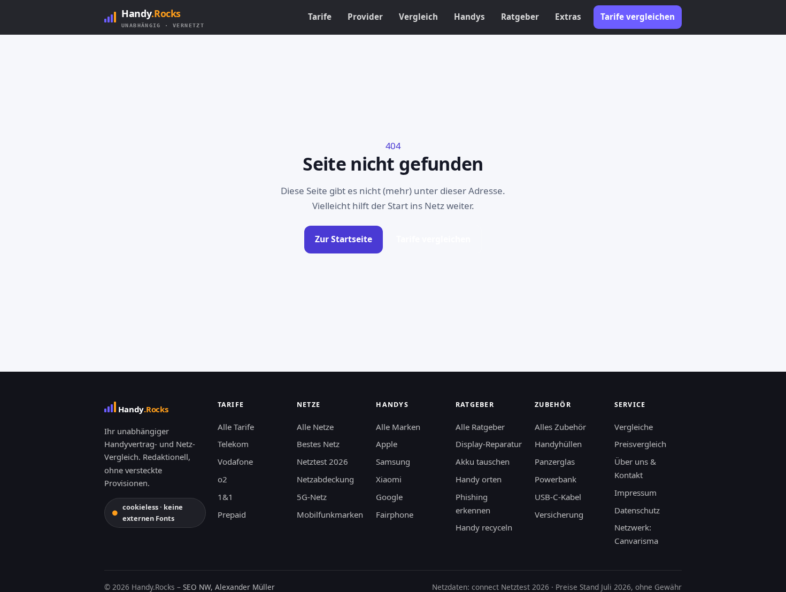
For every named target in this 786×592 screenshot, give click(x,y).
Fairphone (394, 514)
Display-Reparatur (489, 444)
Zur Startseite (343, 239)
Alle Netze (315, 426)
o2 (222, 479)
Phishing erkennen (473, 503)
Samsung (393, 461)
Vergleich (418, 16)
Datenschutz (637, 510)
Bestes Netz (318, 444)
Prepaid (232, 514)
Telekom (233, 444)
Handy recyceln (484, 527)
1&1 (225, 496)
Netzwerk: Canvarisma (636, 534)
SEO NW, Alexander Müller (229, 587)
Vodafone (235, 461)
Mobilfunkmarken (330, 514)
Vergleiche (633, 426)
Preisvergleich (640, 444)
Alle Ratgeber (480, 426)
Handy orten (479, 479)
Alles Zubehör (560, 426)
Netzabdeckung (325, 479)
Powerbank (555, 479)
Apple (386, 444)
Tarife (320, 16)
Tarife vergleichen (637, 16)
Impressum (635, 492)
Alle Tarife (236, 426)
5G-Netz (312, 496)
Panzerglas (555, 461)
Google (389, 496)
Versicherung (559, 514)
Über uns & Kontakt (635, 468)
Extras (568, 16)
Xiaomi (389, 479)
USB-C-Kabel (558, 496)
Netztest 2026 (322, 461)
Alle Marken (398, 426)
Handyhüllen (558, 444)
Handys (469, 16)
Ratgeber (520, 16)
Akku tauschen (483, 461)
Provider (365, 16)
